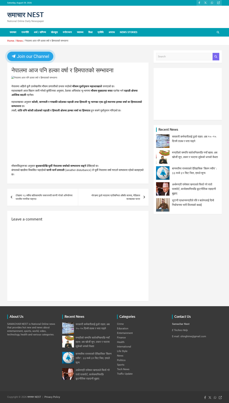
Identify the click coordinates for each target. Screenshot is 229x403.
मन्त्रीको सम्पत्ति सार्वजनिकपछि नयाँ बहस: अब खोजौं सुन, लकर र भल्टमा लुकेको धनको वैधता (93, 342)
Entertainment (125, 333)
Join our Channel (32, 56)
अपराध (112, 32)
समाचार (13, 32)
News (120, 355)
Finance (121, 337)
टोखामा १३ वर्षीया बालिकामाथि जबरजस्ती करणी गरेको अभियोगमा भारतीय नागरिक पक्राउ (44, 197)
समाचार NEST (25, 15)
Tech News (123, 369)
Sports (120, 364)
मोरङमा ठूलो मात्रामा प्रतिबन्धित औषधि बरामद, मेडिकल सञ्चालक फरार (116, 197)
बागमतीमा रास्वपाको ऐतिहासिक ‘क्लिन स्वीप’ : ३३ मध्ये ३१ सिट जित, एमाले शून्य (93, 358)
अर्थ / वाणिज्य (40, 32)
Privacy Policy (52, 396)
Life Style (122, 351)
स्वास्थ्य (80, 32)
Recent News (168, 129)
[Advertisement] (77, 139)
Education (122, 328)
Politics (121, 360)
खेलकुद (54, 32)
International (124, 346)
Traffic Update (125, 373)
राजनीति (25, 32)
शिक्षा (90, 32)
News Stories (128, 32)
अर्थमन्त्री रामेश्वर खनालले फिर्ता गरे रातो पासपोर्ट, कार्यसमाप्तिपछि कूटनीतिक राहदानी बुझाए (194, 189)
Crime (120, 323)
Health (120, 342)
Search (216, 56)
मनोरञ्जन (67, 32)
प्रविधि (101, 32)
